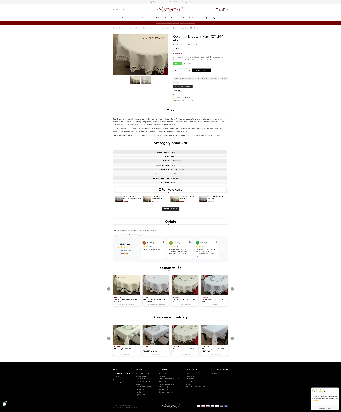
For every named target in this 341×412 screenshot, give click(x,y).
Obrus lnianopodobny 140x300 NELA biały (213, 350)
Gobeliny (139, 384)
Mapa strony (163, 389)
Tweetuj (178, 94)
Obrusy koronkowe (143, 381)
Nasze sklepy (163, 387)
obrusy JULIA (204, 78)
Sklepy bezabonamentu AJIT (130, 407)
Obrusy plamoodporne (144, 387)
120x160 (176, 82)
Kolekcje (139, 392)
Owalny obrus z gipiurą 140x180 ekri (187, 197)
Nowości (162, 376)
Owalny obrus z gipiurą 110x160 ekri (184, 301)
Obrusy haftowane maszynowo (127, 304)
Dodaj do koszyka (202, 70)
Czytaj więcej (199, 256)
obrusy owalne (214, 78)
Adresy (188, 384)
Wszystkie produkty (143, 373)
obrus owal (224, 78)
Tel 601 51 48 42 (120, 10)
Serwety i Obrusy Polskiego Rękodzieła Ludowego (175, 23)
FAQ (160, 395)
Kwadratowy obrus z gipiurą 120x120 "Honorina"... (153, 350)
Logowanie (190, 376)
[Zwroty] (227, 10)
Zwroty (188, 373)
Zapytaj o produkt (183, 86)
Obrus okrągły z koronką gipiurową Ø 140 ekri (160, 199)
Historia (189, 381)
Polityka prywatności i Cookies (169, 379)
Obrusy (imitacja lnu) (214, 354)
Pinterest (181, 94)
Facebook (214, 373)
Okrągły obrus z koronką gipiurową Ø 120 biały (132, 199)
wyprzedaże (140, 395)
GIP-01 (197, 78)
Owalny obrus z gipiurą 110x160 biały (213, 301)
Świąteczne (140, 389)
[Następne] (222, 249)
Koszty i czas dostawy (166, 384)
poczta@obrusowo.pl (119, 377)
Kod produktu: (178, 44)
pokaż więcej (315, 400)
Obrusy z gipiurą (185, 304)
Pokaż (124, 382)
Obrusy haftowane (143, 379)
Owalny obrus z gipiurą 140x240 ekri (184, 350)
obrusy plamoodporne (186, 78)
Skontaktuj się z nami (166, 392)
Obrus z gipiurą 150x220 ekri (124, 349)
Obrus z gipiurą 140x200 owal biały (215, 197)
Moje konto (190, 379)
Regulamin (163, 381)
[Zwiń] (337, 390)
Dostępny (177, 63)
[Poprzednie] (138, 249)
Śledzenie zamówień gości (195, 387)
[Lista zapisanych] (216, 10)
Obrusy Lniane (141, 376)
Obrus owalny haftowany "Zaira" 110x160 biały (155, 301)
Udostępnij (174, 94)
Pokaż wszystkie (170, 208)
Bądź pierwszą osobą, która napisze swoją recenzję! (129, 235)
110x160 (176, 78)
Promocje (162, 373)
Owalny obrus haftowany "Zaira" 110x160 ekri (125, 301)
